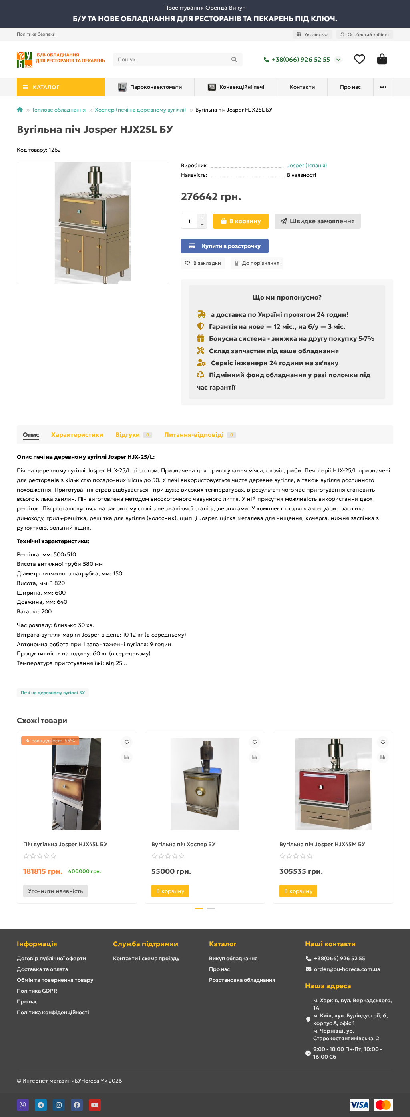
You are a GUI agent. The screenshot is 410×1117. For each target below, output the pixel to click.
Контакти (302, 87)
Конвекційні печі (242, 87)
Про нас (350, 87)
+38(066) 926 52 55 (301, 59)
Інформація (37, 944)
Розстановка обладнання (242, 980)
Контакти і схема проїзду (146, 958)
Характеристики (77, 434)
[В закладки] (127, 742)
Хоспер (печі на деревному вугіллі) (140, 109)
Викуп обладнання (233, 958)
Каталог (222, 944)
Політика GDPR (37, 990)
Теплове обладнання (59, 109)
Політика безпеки (36, 34)
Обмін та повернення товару (55, 980)
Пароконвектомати (156, 87)
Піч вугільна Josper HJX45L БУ (65, 844)
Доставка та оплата (42, 969)
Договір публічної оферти (51, 958)
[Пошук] (234, 59)
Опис (31, 434)
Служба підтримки (145, 944)
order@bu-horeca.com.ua (347, 969)
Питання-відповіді (198, 434)
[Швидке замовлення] (98, 891)
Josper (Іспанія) (307, 165)
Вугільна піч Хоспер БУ (183, 844)
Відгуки (132, 434)
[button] (17, 816)
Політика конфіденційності (53, 1012)
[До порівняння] (127, 757)
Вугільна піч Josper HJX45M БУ (322, 844)
